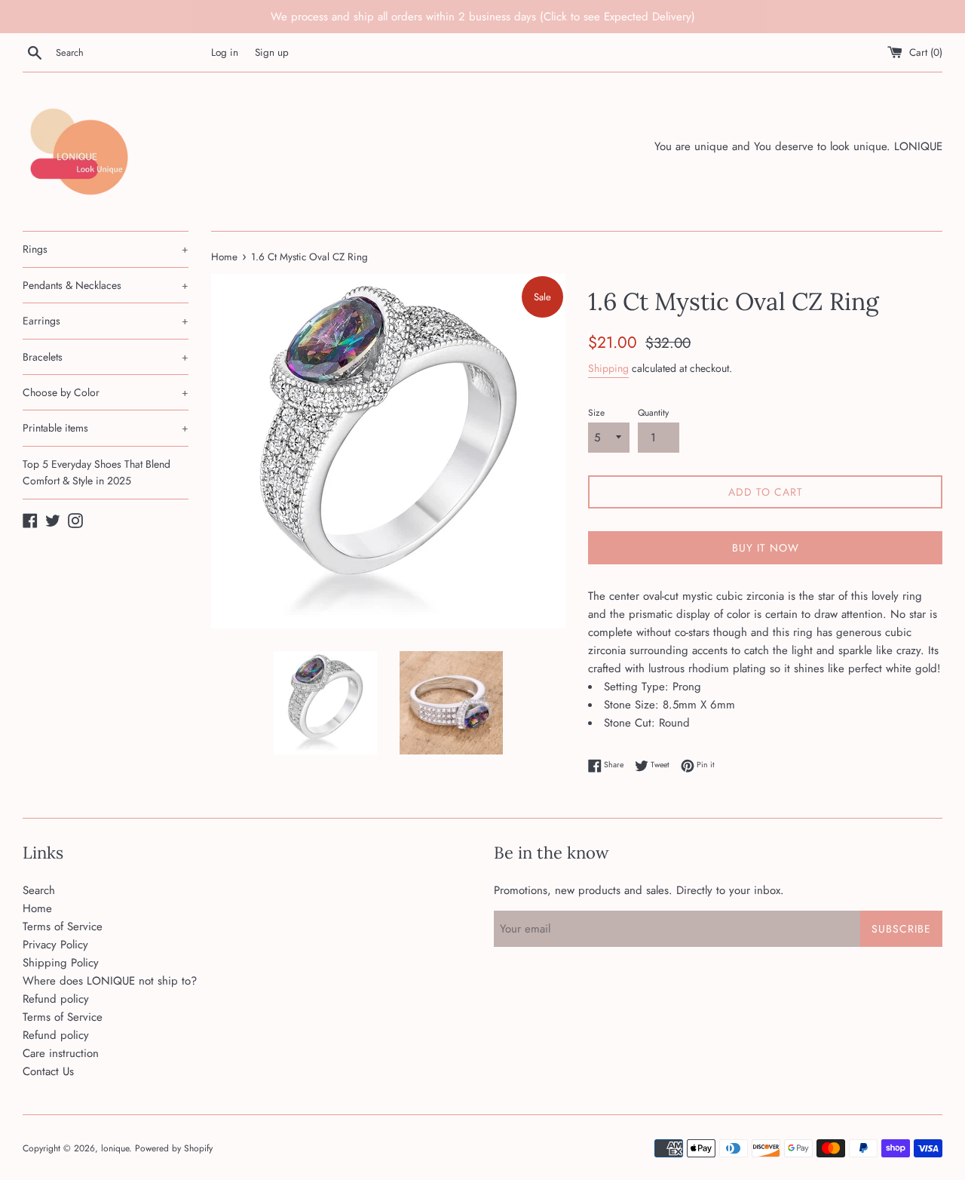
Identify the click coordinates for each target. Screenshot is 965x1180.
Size (596, 412)
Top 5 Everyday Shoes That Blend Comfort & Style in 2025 (96, 472)
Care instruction (61, 1053)
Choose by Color (105, 392)
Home (37, 908)
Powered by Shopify (174, 1148)
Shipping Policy (61, 962)
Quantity (653, 412)
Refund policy (56, 999)
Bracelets (105, 356)
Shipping (608, 368)
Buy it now (765, 547)
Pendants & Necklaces (105, 285)
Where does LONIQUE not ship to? (110, 981)
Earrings (105, 320)
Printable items (105, 427)
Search (39, 890)
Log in (224, 52)
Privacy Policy (55, 944)
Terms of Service (63, 926)
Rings (105, 249)
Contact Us (48, 1071)
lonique (115, 1148)
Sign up (272, 52)
